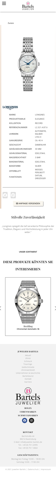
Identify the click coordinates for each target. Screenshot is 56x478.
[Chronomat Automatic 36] (28, 302)
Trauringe (28, 364)
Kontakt (28, 379)
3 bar (37, 157)
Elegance (39, 119)
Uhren (28, 358)
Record (39, 123)
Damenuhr (40, 144)
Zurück (11, 23)
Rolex (28, 408)
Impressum (46, 469)
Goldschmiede (28, 367)
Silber (38, 166)
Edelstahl (40, 153)
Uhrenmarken (28, 411)
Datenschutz (33, 469)
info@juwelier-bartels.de (31, 442)
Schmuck (28, 361)
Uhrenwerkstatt (28, 370)
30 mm (38, 149)
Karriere (28, 382)
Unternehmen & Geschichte (28, 373)
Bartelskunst (28, 376)
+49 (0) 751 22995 (30, 445)
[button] (5, 195)
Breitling (28, 326)
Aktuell (28, 355)
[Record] (28, 64)
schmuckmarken (28, 415)
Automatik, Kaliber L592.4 (40, 134)
